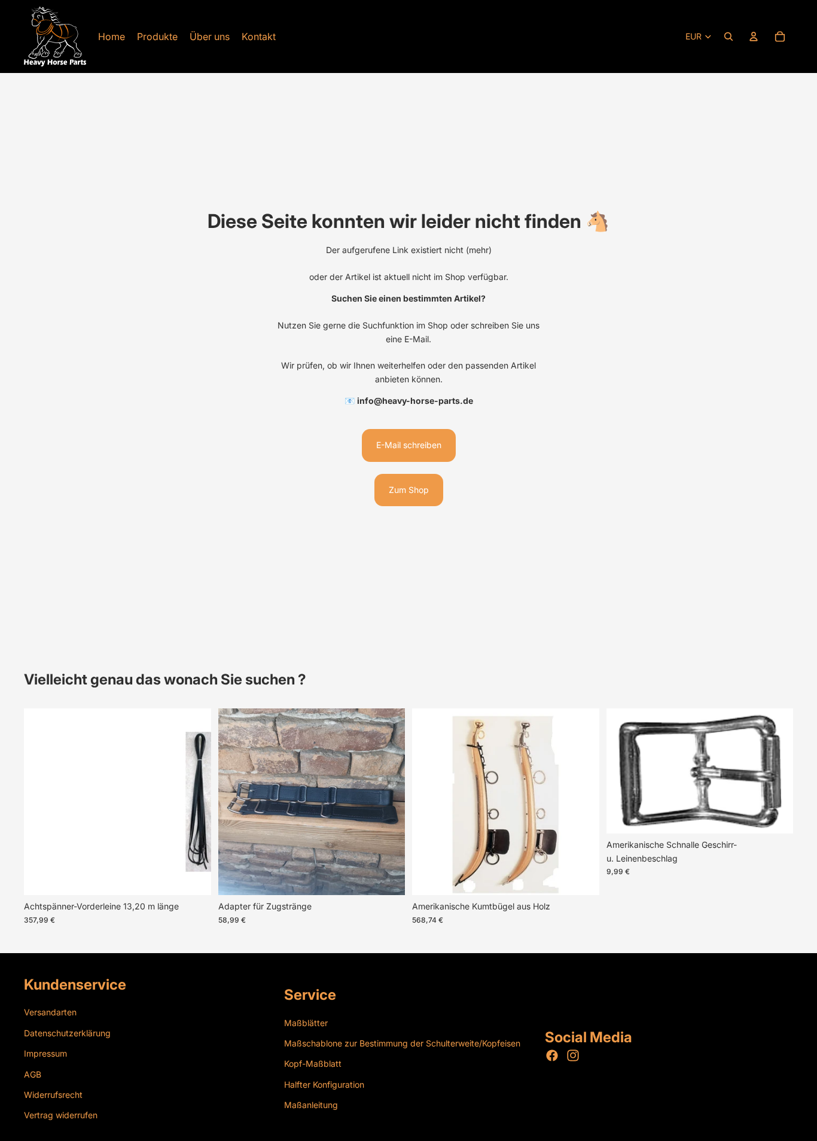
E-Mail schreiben (408, 445)
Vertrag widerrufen (60, 1115)
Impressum (45, 1053)
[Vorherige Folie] (236, 802)
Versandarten (50, 1013)
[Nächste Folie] (387, 802)
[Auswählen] (192, 877)
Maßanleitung (311, 1105)
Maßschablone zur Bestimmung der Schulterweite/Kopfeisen (402, 1043)
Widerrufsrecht (53, 1095)
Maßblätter (306, 1023)
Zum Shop (409, 490)
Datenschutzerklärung (67, 1033)
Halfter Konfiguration (324, 1084)
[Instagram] (573, 1056)
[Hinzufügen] (386, 877)
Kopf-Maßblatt (313, 1064)
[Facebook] (552, 1056)
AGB (32, 1074)
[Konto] (753, 36)
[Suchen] (728, 36)
